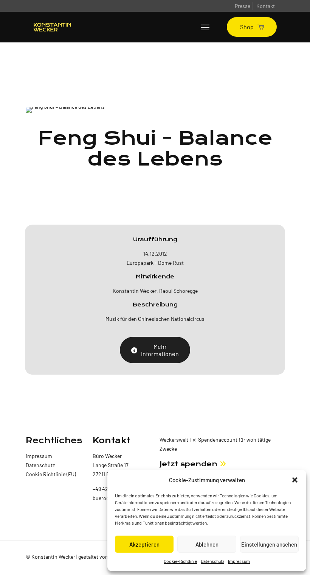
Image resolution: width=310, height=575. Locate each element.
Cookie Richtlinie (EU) (51, 474)
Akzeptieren (144, 544)
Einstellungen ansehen (269, 544)
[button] (295, 480)
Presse (242, 6)
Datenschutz (212, 561)
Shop (247, 26)
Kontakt (265, 6)
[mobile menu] (205, 26)
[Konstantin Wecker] (52, 27)
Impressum (239, 561)
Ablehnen (207, 544)
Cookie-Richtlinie (180, 561)
